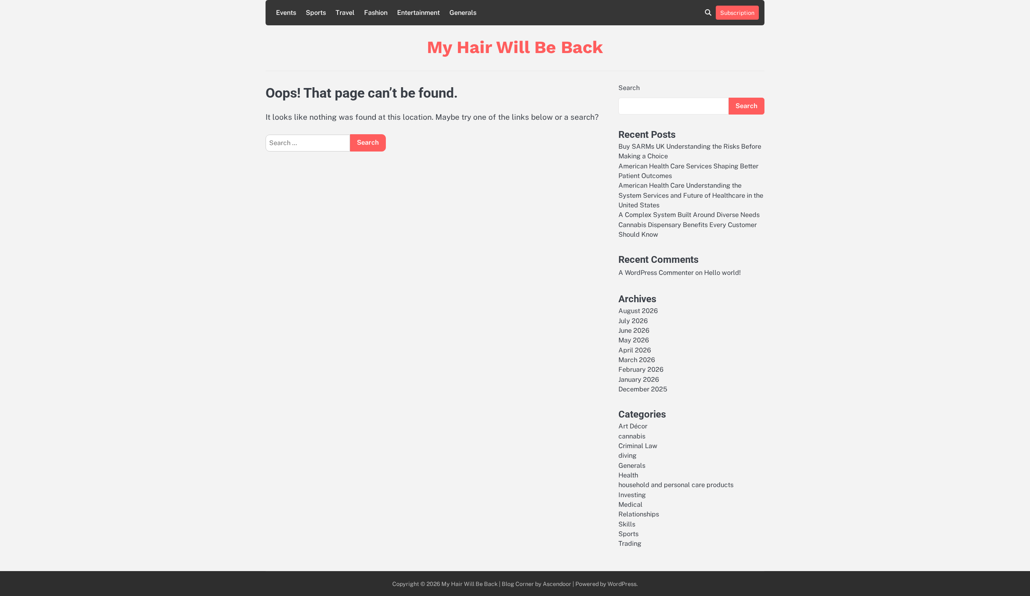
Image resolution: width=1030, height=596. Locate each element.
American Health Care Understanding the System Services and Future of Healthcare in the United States (690, 195)
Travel (345, 12)
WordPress (622, 583)
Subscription (737, 12)
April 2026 (634, 350)
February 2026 (640, 369)
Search (629, 88)
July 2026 (633, 321)
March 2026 (636, 360)
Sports (316, 12)
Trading (629, 543)
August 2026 (638, 311)
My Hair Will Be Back (515, 47)
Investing (632, 495)
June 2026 (633, 330)
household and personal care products (675, 485)
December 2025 (642, 389)
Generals (462, 12)
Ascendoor (557, 583)
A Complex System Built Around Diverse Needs (689, 215)
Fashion (375, 12)
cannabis (631, 436)
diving (627, 455)
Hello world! (722, 272)
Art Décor (632, 426)
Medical (630, 504)
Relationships (638, 514)
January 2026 (638, 379)
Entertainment (418, 12)
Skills (626, 524)
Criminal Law (637, 446)
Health (628, 475)
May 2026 (633, 340)
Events (286, 12)
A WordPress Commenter (656, 272)
